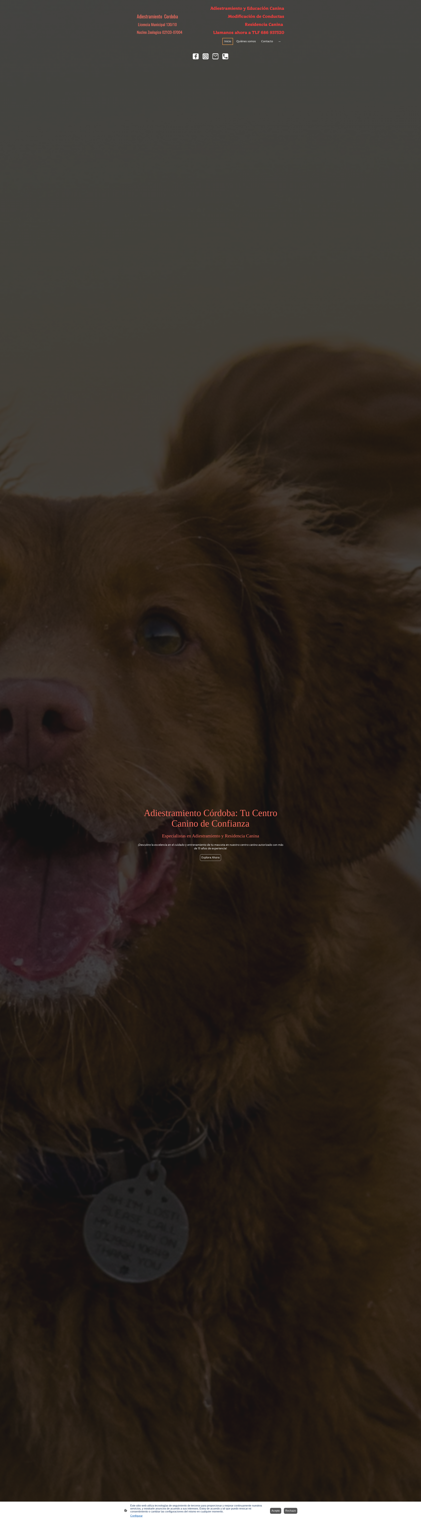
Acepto (276, 1510)
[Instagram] (206, 56)
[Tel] (225, 56)
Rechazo (290, 1510)
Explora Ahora (210, 857)
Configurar (136, 1515)
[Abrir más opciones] (279, 41)
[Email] (215, 56)
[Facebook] (196, 56)
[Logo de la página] (159, 38)
